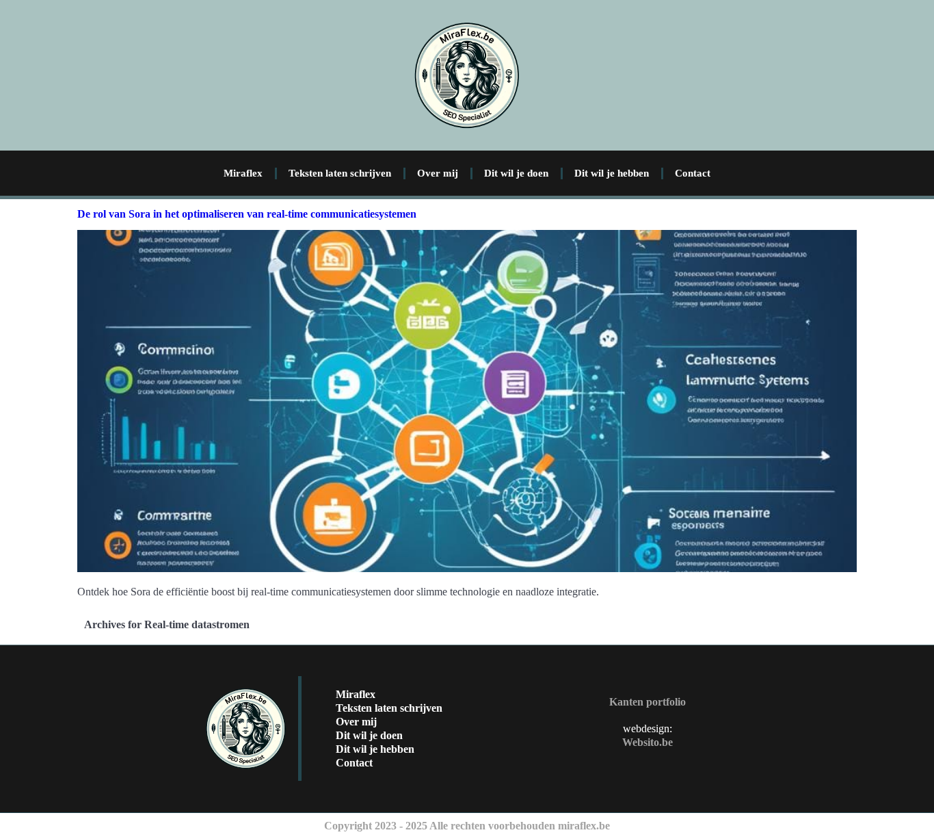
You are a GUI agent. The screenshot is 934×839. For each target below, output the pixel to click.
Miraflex (243, 173)
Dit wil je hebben (611, 173)
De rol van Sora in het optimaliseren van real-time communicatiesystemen (246, 214)
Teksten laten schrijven (340, 173)
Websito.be (647, 742)
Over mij (437, 173)
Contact (692, 173)
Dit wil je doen (516, 173)
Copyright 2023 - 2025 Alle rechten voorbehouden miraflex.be (467, 825)
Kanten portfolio (647, 702)
